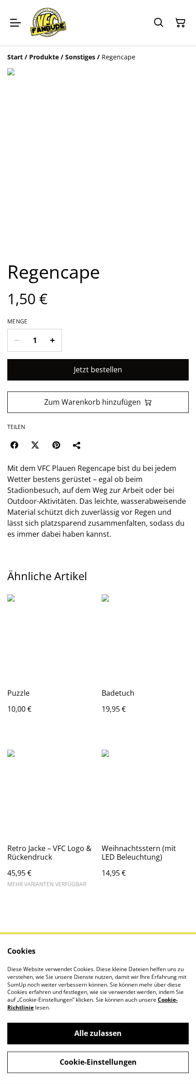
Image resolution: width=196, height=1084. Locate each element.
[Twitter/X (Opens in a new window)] (35, 445)
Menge (17, 321)
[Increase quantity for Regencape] (52, 340)
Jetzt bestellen (98, 370)
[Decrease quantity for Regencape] (16, 340)
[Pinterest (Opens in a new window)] (56, 445)
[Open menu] (15, 23)
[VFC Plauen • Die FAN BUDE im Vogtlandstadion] (48, 23)
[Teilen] (77, 445)
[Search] (159, 23)
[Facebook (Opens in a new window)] (14, 445)
